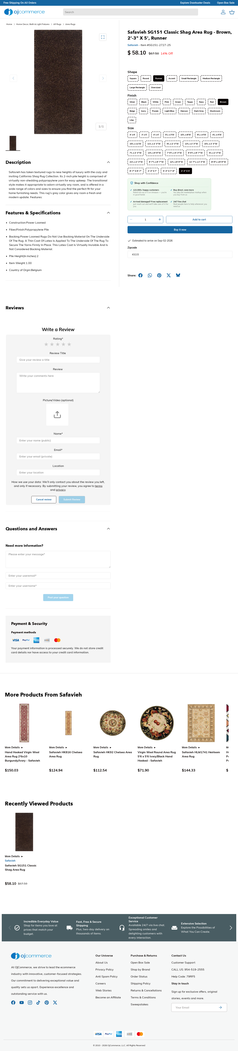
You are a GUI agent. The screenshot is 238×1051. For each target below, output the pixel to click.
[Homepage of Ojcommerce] (24, 12)
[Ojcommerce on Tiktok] (38, 1001)
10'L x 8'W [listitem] (186, 134)
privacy (61, 489)
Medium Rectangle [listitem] (211, 78)
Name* (58, 433)
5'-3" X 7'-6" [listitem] (169, 171)
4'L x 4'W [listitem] (216, 134)
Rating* (58, 338)
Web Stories (103, 990)
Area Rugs (70, 24)
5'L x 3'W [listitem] (169, 134)
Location (58, 466)
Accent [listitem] (171, 78)
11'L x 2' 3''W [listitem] (153, 143)
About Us (101, 962)
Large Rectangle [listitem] (137, 87)
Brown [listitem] (223, 102)
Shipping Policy (141, 983)
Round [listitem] (146, 78)
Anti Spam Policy (106, 976)
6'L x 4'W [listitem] (201, 134)
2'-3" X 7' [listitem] (152, 171)
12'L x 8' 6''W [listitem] (176, 161)
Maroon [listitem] (184, 111)
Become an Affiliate (108, 997)
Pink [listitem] (167, 102)
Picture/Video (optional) (58, 400)
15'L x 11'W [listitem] (135, 143)
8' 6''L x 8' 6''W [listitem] (218, 161)
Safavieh (133, 45)
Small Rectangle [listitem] (188, 78)
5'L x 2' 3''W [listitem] (215, 152)
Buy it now (180, 229)
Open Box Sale (140, 962)
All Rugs (57, 24)
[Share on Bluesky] (178, 275)
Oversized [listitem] (155, 87)
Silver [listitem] (132, 102)
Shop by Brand (140, 969)
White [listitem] (155, 102)
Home (9, 24)
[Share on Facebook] (140, 275)
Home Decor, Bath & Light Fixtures (32, 24)
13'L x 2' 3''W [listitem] (191, 143)
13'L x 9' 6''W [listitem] (154, 152)
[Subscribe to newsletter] (220, 1007)
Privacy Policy (104, 969)
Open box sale (226, 2)
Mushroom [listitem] (215, 111)
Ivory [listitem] (143, 111)
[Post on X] (168, 275)
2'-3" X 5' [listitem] (185, 171)
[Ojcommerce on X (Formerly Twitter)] (55, 1001)
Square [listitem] (133, 78)
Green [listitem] (178, 102)
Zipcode (132, 247)
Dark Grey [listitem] (199, 111)
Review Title (58, 353)
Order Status (139, 976)
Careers (100, 983)
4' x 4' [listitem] (156, 134)
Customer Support (183, 962)
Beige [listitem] (132, 111)
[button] (46, 344)
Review (58, 369)
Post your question (58, 597)
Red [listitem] (212, 102)
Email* (58, 450)
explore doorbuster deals (195, 2)
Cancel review (44, 499)
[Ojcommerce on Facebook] (13, 1001)
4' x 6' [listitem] (132, 134)
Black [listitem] (143, 102)
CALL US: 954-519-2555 (187, 969)
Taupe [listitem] (190, 102)
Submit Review (71, 499)
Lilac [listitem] (132, 120)
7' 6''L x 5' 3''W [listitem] (174, 152)
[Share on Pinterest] (159, 275)
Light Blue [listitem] (169, 111)
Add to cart (199, 219)
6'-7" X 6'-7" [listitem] (135, 171)
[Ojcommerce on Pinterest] (47, 1001)
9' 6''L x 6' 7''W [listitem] (195, 152)
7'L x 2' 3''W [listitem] (135, 152)
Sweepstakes (139, 1004)
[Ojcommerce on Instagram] (30, 1001)
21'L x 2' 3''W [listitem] (136, 161)
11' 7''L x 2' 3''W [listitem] (197, 161)
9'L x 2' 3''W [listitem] (173, 143)
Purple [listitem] (155, 111)
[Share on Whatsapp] (150, 275)
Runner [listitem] (158, 78)
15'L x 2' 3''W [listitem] (210, 143)
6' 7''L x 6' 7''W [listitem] (156, 161)
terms (98, 486)
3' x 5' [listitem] (144, 134)
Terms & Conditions (143, 997)
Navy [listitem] (201, 102)
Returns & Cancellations (146, 990)
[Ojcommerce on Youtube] (22, 1001)
